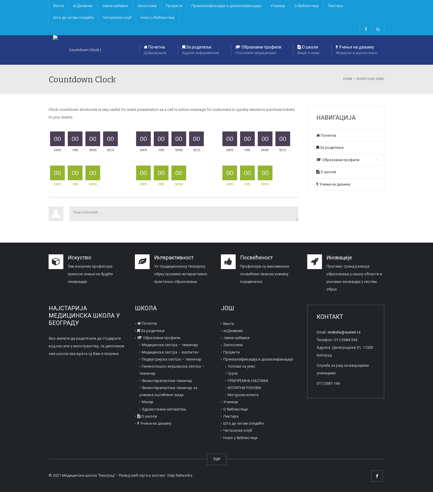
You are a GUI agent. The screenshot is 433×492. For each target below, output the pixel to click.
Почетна (155, 50)
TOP (216, 459)
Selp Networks (179, 475)
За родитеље (200, 50)
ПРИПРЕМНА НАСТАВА (248, 380)
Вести (58, 6)
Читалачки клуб (117, 17)
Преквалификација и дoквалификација (226, 6)
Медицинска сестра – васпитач (170, 352)
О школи (309, 50)
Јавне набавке (115, 6)
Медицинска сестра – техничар (170, 345)
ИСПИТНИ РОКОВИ (244, 388)
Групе (233, 373)
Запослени (147, 6)
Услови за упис (241, 366)
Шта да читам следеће (73, 17)
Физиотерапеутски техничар (167, 380)
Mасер (147, 402)
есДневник (83, 6)
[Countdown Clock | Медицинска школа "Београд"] (82, 50)
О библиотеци (306, 6)
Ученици (277, 6)
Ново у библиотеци (158, 17)
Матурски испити (243, 395)
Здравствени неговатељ (164, 409)
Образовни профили (258, 50)
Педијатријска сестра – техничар (171, 359)
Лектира (335, 6)
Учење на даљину (356, 50)
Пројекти (174, 6)
